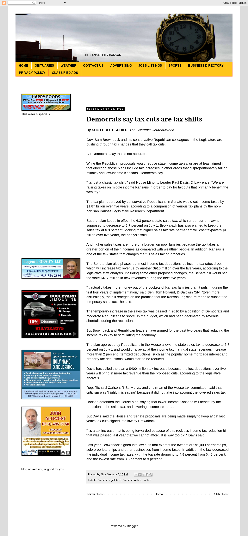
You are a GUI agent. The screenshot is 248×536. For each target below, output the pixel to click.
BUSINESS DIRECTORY (206, 65)
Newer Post (95, 494)
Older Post (221, 494)
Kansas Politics (132, 480)
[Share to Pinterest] (151, 475)
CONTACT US (93, 65)
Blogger (132, 526)
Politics (147, 480)
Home (159, 494)
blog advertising (32, 469)
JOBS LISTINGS (150, 65)
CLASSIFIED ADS (65, 72)
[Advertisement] (157, 92)
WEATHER (69, 65)
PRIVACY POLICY (32, 72)
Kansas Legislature (109, 480)
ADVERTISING (121, 65)
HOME (23, 65)
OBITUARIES (44, 65)
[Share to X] (143, 475)
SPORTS (175, 65)
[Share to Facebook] (147, 475)
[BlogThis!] (140, 475)
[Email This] (136, 475)
